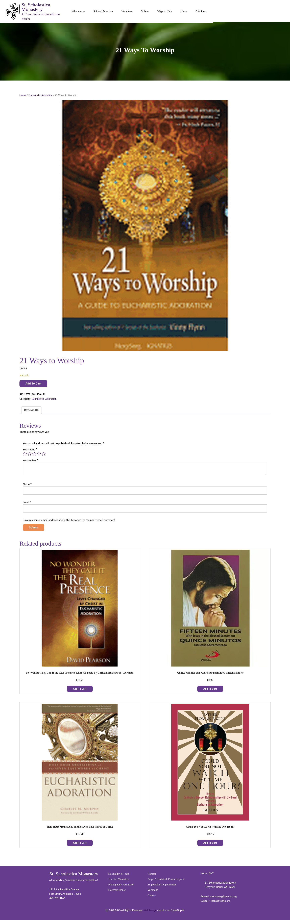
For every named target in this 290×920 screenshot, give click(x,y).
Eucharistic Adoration (41, 95)
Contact (152, 873)
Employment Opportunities (162, 884)
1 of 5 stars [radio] (25, 454)
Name (27, 484)
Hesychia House (117, 889)
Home (22, 95)
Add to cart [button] (80, 688)
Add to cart (33, 383)
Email (27, 502)
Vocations (127, 11)
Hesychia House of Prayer (219, 887)
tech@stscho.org (220, 900)
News (184, 11)
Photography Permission (121, 884)
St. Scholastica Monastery (35, 7)
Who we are (78, 11)
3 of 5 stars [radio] (34, 454)
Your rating (30, 449)
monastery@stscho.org (223, 896)
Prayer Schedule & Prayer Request (166, 879)
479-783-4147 (57, 898)
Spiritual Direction (103, 11)
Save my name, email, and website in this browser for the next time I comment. (69, 520)
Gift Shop (201, 11)
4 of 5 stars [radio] (39, 454)
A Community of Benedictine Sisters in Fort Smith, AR (73, 880)
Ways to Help (164, 11)
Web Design (150, 910)
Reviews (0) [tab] (31, 410)
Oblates (145, 11)
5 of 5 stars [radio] (44, 454)
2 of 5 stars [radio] (30, 454)
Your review (30, 460)
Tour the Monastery (118, 879)
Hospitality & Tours (118, 873)
